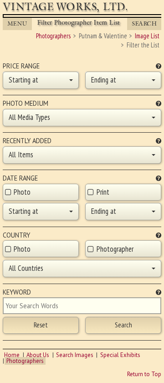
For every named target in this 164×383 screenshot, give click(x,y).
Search (144, 23)
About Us (37, 355)
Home (12, 355)
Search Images (74, 355)
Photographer (115, 249)
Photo (22, 192)
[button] (41, 80)
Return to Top (144, 374)
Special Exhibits (120, 355)
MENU (17, 23)
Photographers (25, 361)
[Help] (158, 66)
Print (103, 192)
